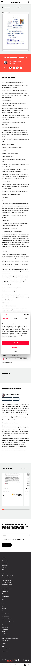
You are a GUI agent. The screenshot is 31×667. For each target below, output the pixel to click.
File (2, 610)
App (2, 606)
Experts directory (5, 591)
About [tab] (25, 318)
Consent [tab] (5, 318)
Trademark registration (7, 578)
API (2, 593)
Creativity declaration (6, 580)
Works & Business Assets (7, 575)
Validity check (5, 586)
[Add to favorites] (26, 58)
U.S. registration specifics (7, 582)
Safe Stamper (5, 565)
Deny (15, 351)
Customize (14, 347)
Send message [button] (7, 399)
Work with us (5, 651)
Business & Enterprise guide (8, 621)
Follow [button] (16, 399)
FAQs (3, 646)
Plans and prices (5, 616)
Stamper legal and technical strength (10, 638)
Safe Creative (5, 563)
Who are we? (4, 560)
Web (3, 599)
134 (18, 495)
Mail (2, 601)
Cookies (3, 631)
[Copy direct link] (21, 68)
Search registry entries (7, 584)
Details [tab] (15, 318)
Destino (6, 488)
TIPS (3, 569)
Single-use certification (7, 618)
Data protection (5, 636)
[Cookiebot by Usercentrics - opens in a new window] (23, 315)
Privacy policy (5, 629)
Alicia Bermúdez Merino (15, 61)
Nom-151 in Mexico (6, 640)
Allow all (15, 342)
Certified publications (6, 589)
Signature (4, 608)
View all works (24, 468)
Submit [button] (7, 545)
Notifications (4, 604)
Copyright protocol (6, 633)
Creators (4, 567)
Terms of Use (5, 627)
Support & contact (6, 648)
